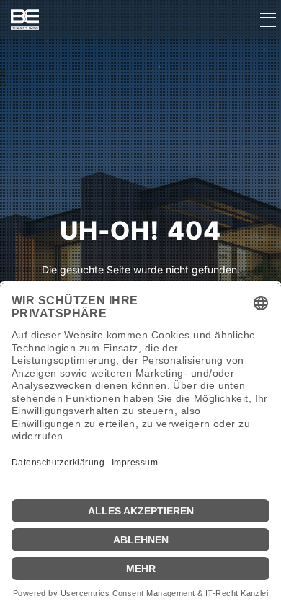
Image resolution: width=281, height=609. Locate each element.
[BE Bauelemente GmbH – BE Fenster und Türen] (25, 19)
